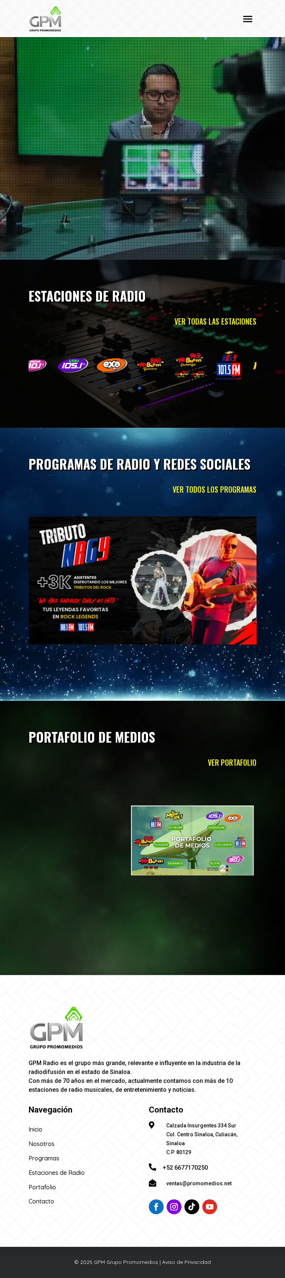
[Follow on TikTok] (191, 1206)
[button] (98, 388)
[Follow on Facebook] (156, 1206)
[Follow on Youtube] (209, 1206)
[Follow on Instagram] (174, 1206)
